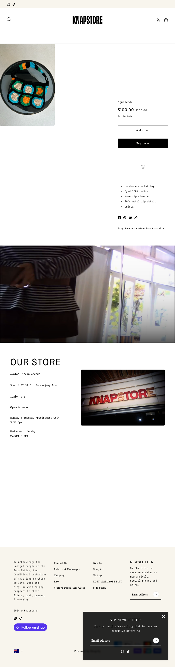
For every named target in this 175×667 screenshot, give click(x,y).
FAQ (56, 581)
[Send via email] (130, 217)
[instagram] (8, 4)
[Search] (9, 19)
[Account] (158, 20)
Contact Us (60, 563)
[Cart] (166, 20)
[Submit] (156, 640)
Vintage (97, 575)
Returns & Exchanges (67, 569)
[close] (163, 616)
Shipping (59, 575)
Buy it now (142, 143)
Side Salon (99, 587)
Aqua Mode (125, 102)
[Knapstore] (87, 20)
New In (97, 563)
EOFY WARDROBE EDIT (107, 581)
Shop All (98, 569)
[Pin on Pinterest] (125, 217)
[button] (136, 217)
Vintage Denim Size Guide (69, 587)
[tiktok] (14, 4)
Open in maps (19, 407)
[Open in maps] (123, 397)
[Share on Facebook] (119, 217)
